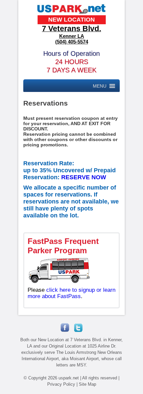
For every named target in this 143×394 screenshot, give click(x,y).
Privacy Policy (61, 384)
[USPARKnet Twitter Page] (75, 330)
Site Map (87, 384)
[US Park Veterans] (71, 13)
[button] (99, 86)
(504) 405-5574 (71, 41)
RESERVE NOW (83, 177)
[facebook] (65, 330)
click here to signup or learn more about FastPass (71, 293)
